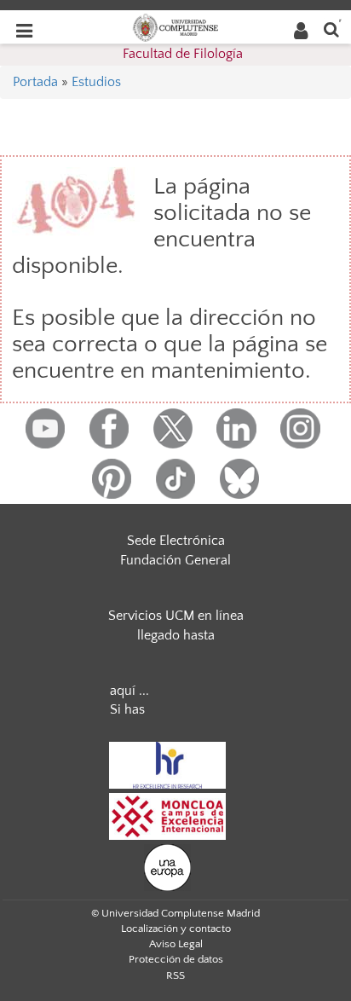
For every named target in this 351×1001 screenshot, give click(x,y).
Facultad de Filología (183, 53)
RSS (175, 975)
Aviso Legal (176, 944)
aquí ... (129, 690)
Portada (35, 82)
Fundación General (175, 560)
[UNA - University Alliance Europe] (167, 866)
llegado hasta (176, 635)
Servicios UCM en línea (176, 615)
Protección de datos (176, 959)
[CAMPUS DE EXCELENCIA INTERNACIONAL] (168, 815)
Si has (127, 709)
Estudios (96, 82)
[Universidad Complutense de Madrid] (175, 26)
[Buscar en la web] (331, 28)
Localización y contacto (176, 928)
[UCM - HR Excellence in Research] (168, 764)
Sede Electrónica (176, 540)
